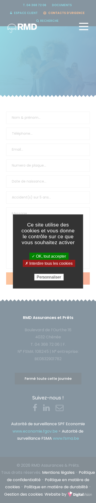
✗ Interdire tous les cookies (49, 263)
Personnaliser (49, 277)
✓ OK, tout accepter (49, 256)
